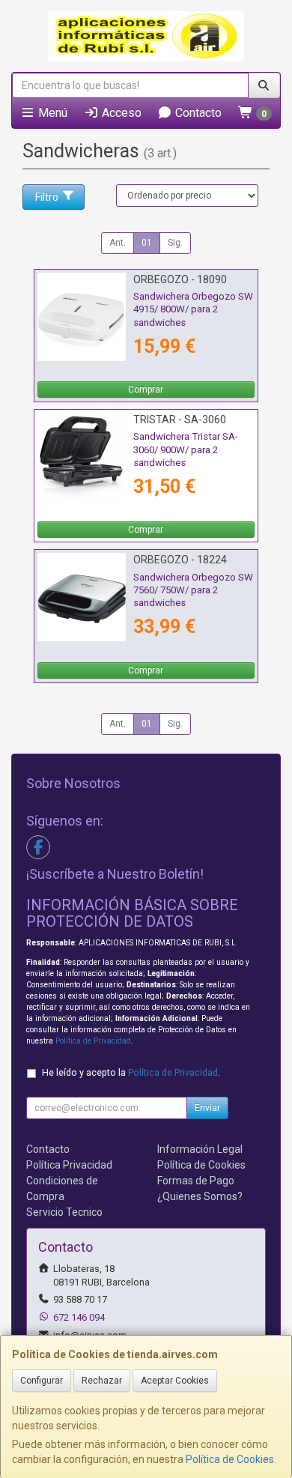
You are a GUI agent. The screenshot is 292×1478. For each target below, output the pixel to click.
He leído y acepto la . (131, 1072)
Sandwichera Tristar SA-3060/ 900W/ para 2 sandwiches (185, 449)
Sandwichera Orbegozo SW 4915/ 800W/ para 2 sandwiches (193, 309)
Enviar (207, 1108)
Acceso (120, 113)
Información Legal (200, 1149)
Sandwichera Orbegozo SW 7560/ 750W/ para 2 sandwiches (193, 590)
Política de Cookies (230, 1459)
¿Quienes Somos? (200, 1196)
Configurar (41, 1380)
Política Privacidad (69, 1165)
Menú (51, 113)
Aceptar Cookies (175, 1380)
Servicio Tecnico (64, 1212)
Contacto (197, 113)
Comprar (145, 389)
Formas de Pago (195, 1181)
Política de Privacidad (93, 1041)
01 (147, 242)
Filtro (46, 197)
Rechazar (102, 1380)
